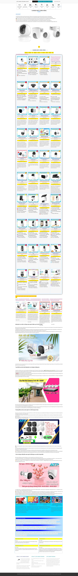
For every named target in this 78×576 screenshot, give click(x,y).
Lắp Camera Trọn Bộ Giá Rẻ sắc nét (56, 532)
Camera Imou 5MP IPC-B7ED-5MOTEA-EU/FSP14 (56, 253)
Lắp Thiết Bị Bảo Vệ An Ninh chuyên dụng (21, 535)
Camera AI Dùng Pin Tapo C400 (44, 180)
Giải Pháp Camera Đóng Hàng (21, 504)
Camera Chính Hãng (35, 1)
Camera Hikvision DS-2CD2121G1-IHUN (22, 90)
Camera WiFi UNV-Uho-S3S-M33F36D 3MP (45, 159)
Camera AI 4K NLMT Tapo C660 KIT (33, 203)
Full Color (39, 52)
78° (32, 52)
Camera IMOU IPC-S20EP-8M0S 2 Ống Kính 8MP (44, 228)
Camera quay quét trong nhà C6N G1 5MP (22, 65)
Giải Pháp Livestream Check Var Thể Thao (44, 504)
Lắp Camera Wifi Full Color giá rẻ (34, 528)
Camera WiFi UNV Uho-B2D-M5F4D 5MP (56, 137)
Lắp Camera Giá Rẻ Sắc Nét (33, 533)
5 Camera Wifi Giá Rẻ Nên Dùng (28, 521)
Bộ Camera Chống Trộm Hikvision (53, 533)
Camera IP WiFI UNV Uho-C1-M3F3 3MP (33, 115)
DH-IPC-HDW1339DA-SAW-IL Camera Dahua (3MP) (56, 310)
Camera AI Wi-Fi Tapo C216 (33, 180)
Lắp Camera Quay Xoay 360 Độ (46, 300)
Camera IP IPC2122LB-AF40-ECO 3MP (22, 115)
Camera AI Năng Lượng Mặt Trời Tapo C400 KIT (55, 181)
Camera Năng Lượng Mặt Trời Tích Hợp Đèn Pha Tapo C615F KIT (44, 204)
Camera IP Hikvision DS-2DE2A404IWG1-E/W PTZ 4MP (44, 90)
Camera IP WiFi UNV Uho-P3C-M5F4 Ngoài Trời (55, 115)
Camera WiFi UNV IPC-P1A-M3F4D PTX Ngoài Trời (44, 136)
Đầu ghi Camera (45, 1)
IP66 (52, 52)
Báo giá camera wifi (26, 523)
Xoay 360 (43, 52)
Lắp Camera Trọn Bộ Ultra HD (28, 532)
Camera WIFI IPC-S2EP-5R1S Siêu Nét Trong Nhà (22, 228)
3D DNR (47, 52)
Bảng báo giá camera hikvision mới (45, 523)
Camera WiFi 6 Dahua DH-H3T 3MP (44, 65)
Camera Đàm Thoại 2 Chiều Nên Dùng (55, 523)
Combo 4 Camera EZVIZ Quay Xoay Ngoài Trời (33, 65)
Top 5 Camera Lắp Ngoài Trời (19, 521)
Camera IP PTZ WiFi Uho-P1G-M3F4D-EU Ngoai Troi (44, 115)
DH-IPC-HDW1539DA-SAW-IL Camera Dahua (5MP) (45, 310)
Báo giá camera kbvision (53, 521)
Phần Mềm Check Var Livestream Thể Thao (33, 504)
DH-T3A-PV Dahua (33, 309)
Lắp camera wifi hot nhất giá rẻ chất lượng (43, 533)
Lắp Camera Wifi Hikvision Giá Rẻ (20, 528)
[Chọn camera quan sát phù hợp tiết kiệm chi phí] (61, 6)
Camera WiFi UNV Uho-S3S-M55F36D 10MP (33, 159)
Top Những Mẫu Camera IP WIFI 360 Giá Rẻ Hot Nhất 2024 (33, 300)
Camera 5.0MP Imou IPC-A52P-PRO (33, 253)
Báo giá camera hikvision (36, 521)
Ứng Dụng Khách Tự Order (19, 538)
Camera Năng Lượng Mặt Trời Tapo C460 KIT (22, 203)
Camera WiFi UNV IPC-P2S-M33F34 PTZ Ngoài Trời (33, 137)
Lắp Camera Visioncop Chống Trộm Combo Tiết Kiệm (22, 533)
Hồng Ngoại (35, 52)
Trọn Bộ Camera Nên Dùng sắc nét (37, 532)
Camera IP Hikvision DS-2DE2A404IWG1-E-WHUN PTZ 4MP (33, 90)
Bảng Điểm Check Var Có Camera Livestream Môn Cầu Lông (57, 504)
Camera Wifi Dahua (27, 528)
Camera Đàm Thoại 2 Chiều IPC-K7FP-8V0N (33, 277)
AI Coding (50, 52)
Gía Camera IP (31, 523)
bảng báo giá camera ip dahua (19, 523)
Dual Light (30, 52)
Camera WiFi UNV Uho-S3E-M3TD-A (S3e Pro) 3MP (56, 159)
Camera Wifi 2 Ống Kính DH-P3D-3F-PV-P (22, 278)
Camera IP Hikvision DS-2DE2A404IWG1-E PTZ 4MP (55, 90)
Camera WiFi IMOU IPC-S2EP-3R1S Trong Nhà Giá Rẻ (56, 203)
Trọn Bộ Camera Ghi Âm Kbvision (20, 532)
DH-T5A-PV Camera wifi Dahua (21, 309)
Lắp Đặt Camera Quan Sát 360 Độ (55, 300)
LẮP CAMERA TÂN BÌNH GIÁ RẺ (22, 1)
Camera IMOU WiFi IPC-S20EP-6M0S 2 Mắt (55, 228)
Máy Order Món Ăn (42, 538)
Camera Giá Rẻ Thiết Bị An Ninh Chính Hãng (22, 54)
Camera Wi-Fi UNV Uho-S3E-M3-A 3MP (22, 181)
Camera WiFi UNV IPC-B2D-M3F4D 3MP (22, 158)
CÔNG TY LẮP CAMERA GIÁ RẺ (22, 556)
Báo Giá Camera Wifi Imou (42, 528)
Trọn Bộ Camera (40, 1)
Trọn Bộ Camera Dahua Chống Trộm (47, 532)
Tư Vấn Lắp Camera (49, 1)
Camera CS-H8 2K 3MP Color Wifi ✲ (20, 300)
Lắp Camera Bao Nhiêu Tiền (19, 545)
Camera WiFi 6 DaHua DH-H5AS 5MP (55, 62)
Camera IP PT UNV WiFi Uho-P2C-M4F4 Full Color (22, 137)
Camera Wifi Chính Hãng (39, 10)
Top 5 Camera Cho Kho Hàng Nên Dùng (44, 521)
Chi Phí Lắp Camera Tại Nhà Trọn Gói (44, 545)
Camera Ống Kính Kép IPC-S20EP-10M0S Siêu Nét (33, 228)
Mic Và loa (26, 52)
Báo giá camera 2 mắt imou (37, 523)
